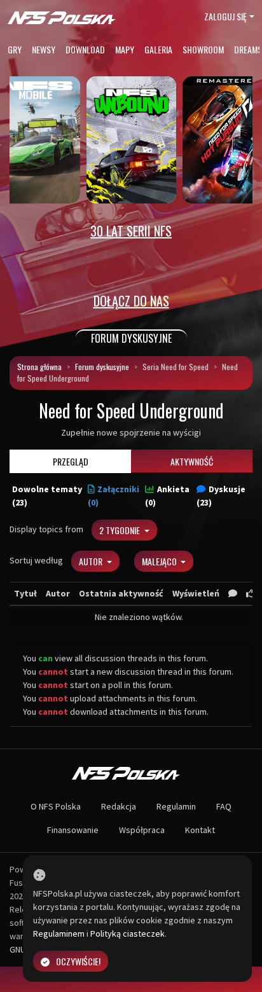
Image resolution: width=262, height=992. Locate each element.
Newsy (43, 49)
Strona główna (39, 367)
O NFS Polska (56, 806)
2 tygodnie (120, 530)
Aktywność (191, 461)
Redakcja (118, 806)
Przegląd (70, 461)
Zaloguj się (225, 16)
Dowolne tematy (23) (47, 495)
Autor (91, 561)
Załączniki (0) (114, 495)
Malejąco (160, 561)
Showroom (203, 49)
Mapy (124, 49)
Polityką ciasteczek (127, 933)
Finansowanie (73, 830)
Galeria (158, 49)
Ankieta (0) (167, 495)
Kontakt (200, 830)
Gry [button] (15, 49)
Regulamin (176, 806)
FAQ (223, 806)
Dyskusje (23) (221, 495)
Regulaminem (59, 933)
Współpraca (142, 830)
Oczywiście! (78, 961)
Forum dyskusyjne (102, 367)
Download (85, 49)
